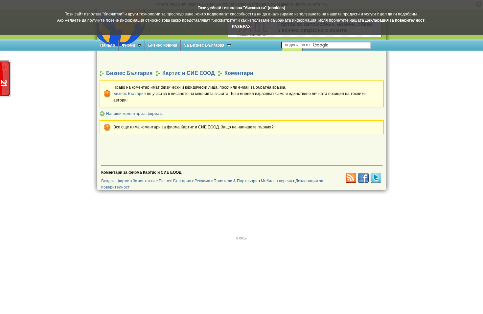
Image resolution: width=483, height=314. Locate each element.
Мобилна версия (276, 181)
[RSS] (351, 178)
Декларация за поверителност (395, 20)
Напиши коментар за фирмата (135, 113)
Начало (107, 45)
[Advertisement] (241, 60)
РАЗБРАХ (241, 26)
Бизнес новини (162, 45)
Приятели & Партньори (236, 181)
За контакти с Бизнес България (162, 181)
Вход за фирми (115, 181)
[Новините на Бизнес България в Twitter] (376, 178)
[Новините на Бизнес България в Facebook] (363, 178)
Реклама (202, 181)
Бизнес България (129, 93)
